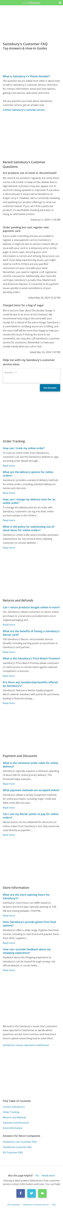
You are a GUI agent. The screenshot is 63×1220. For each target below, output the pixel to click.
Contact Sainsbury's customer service (24, 109)
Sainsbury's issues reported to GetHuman (26, 1045)
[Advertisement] (31, 135)
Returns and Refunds (14, 1117)
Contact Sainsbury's (14, 1106)
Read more (9, 465)
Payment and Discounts (16, 1122)
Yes (37, 1175)
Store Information (13, 1128)
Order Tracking (11, 1112)
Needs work (48, 1175)
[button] (60, 2)
